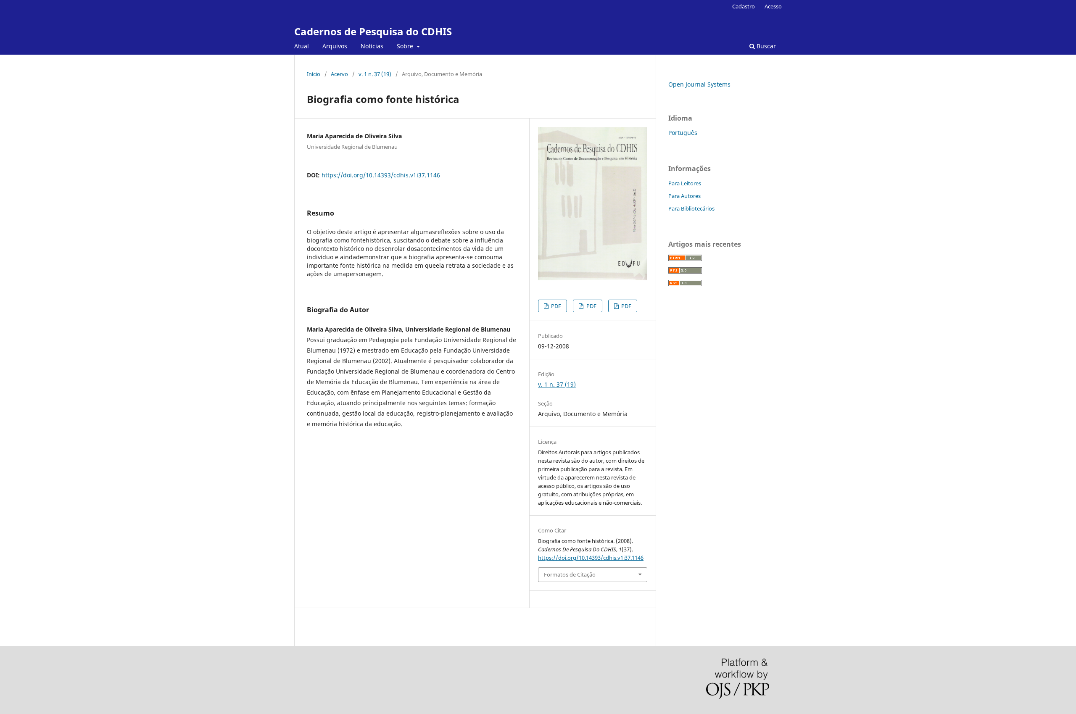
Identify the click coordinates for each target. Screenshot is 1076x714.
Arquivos (334, 46)
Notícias (372, 46)
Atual (301, 46)
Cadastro (743, 6)
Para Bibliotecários (691, 208)
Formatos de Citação (570, 574)
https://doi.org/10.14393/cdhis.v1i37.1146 (381, 175)
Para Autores (684, 196)
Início (313, 74)
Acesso (773, 6)
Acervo (339, 74)
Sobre (406, 46)
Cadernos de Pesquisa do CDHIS (373, 31)
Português (682, 133)
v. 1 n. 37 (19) (375, 74)
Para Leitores (684, 183)
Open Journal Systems (699, 84)
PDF (555, 306)
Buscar (765, 46)
